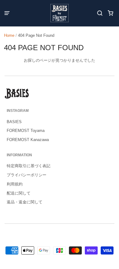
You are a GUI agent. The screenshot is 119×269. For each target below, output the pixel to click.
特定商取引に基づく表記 (28, 166)
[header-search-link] (100, 13)
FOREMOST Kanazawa (28, 139)
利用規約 (15, 184)
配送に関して (19, 193)
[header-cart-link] (110, 13)
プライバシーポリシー (26, 175)
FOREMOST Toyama (26, 130)
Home (9, 35)
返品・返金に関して (24, 202)
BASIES (14, 121)
